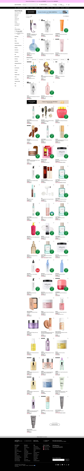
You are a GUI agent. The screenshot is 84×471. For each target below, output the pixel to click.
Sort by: (66, 16)
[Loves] (67, 4)
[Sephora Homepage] (18, 5)
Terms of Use (20, 465)
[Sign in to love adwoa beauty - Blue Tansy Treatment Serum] (39, 39)
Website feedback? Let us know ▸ (42, 436)
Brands (52, 7)
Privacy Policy (16, 465)
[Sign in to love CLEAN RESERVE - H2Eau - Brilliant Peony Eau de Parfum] (68, 166)
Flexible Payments (36, 458)
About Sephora (16, 446)
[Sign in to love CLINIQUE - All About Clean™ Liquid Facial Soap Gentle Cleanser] (68, 358)
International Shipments (36, 452)
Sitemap (27, 465)
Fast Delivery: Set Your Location (20, 33)
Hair (39, 7)
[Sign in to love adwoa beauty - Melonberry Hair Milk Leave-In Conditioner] (53, 82)
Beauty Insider (26, 446)
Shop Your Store (26, 459)
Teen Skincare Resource (36, 460)
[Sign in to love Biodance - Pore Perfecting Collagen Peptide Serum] (68, 298)
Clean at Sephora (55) (18, 12)
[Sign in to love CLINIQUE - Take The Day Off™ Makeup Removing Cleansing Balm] (39, 318)
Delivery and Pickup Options (37, 448)
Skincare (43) (16, 14)
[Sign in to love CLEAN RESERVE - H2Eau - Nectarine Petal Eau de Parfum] (68, 185)
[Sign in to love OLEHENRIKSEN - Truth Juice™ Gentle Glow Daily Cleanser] (68, 20)
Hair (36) (16, 22)
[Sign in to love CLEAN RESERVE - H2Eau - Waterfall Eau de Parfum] (68, 203)
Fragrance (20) (17, 18)
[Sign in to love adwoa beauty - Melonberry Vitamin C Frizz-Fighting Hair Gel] (39, 223)
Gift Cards (62, 7)
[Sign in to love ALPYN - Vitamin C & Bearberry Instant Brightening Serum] (53, 203)
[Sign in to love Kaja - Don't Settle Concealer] (39, 185)
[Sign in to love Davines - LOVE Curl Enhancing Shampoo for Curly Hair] (39, 82)
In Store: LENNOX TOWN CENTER (19, 31)
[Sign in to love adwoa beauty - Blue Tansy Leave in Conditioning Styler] (53, 260)
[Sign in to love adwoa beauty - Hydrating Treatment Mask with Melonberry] (68, 106)
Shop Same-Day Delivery (27, 460)
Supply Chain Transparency (18, 451)
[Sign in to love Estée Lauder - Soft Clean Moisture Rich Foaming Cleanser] (68, 39)
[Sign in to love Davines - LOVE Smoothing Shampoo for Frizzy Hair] (53, 20)
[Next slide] (68, 59)
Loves (25, 458)
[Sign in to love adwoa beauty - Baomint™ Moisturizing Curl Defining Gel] (53, 278)
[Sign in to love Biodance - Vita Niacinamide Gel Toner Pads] (68, 338)
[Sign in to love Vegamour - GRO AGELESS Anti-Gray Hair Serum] (39, 241)
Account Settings (26, 452)
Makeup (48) (16, 15)
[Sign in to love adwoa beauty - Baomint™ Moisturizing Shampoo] (39, 278)
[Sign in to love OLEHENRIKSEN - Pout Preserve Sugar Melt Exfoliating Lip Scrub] (68, 278)
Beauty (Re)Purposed (17, 459)
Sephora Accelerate (17, 458)
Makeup (28, 7)
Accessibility (35, 459)
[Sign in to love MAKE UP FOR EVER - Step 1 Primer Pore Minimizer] (68, 396)
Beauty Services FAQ (36, 454)
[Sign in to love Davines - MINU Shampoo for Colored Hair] (68, 62)
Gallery (25, 448)
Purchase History (26, 451)
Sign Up (67, 459)
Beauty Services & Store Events (28, 453)
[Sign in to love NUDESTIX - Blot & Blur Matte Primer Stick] (53, 223)
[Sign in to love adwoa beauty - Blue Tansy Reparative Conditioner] (68, 260)
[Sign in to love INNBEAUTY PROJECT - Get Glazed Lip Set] (53, 146)
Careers (16, 448)
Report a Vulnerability (17, 460)
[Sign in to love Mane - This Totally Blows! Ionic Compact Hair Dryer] (53, 185)
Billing (34, 451)
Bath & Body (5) (17, 25)
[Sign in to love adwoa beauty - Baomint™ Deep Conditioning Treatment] (68, 146)
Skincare (31, 7)
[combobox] (30, 4)
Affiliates (16, 452)
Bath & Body (43, 7)
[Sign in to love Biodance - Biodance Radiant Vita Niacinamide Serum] (39, 338)
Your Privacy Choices (31, 465)
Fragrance (35, 7)
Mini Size (48, 7)
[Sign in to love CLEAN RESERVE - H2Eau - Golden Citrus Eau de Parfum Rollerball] (39, 203)
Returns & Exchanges (36, 447)
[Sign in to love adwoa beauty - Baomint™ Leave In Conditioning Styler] (39, 166)
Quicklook (33, 31)
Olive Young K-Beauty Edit (21, 7)
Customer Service (36, 446)
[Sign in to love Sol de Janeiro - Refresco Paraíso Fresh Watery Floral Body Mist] (53, 396)
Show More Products (55, 424)
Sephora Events (17, 453)
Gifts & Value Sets (57, 7)
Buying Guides (35, 453)
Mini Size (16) (17, 19)
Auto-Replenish (26, 454)
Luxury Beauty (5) (17, 23)
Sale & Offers (67, 7)
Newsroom (16, 447)
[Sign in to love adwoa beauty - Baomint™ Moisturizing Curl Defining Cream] (68, 241)
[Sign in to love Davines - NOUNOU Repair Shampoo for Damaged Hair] (53, 39)
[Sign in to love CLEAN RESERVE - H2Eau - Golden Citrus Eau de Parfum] (53, 241)
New (15, 7)
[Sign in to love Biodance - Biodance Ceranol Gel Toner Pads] (53, 377)
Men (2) (16, 21)
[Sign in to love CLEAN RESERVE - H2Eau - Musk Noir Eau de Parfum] (68, 223)
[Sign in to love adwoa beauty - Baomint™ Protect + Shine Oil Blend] (39, 260)
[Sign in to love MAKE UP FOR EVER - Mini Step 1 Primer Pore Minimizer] (39, 416)
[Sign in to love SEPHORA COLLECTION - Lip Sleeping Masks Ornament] (39, 62)
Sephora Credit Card (26, 447)
